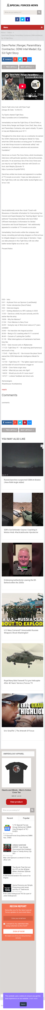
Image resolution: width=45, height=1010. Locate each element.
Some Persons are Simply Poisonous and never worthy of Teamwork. (22, 887)
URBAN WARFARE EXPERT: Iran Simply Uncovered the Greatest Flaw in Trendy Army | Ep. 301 (22, 849)
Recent (10, 818)
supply (4, 389)
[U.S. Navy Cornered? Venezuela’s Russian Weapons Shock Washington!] (22, 610)
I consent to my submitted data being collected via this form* (17, 925)
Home (3, 32)
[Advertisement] (22, 196)
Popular (26, 818)
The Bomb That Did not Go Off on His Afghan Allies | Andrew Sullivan (21, 869)
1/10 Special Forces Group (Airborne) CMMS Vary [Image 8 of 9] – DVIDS (21, 828)
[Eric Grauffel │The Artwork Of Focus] (22, 711)
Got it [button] (23, 1004)
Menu (6, 27)
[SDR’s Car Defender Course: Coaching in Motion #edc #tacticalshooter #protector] (22, 510)
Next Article (26, 67)
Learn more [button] (33, 998)
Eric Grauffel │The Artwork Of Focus (19, 731)
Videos (9, 32)
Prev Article (11, 67)
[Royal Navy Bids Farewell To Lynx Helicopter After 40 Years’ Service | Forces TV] (22, 660)
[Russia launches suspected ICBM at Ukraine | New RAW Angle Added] (22, 460)
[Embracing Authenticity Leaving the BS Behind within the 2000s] (22, 560)
